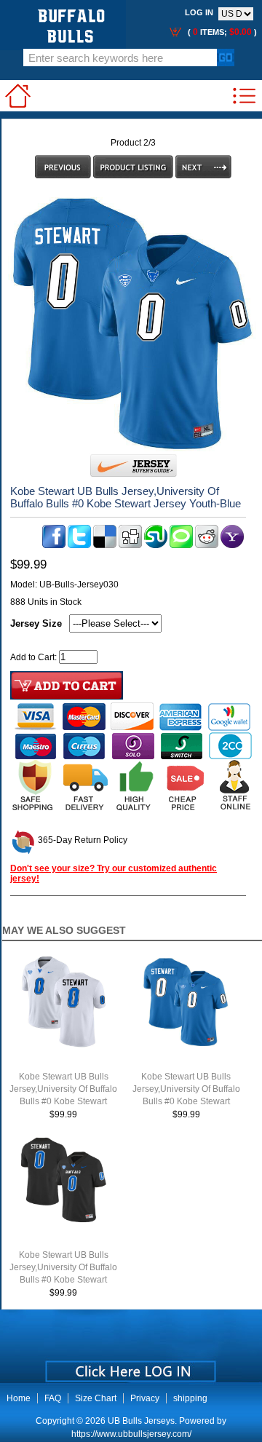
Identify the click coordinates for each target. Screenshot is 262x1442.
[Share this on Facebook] (54, 545)
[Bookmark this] (232, 545)
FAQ (52, 1398)
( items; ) (221, 32)
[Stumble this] (155, 545)
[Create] (129, 1366)
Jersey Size (36, 623)
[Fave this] (181, 545)
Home (19, 1398)
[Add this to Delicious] (104, 545)
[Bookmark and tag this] (206, 545)
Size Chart (95, 1398)
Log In (199, 12)
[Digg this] (130, 545)
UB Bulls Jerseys (141, 1421)
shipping (190, 1398)
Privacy (144, 1398)
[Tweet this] (79, 545)
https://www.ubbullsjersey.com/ (131, 1434)
